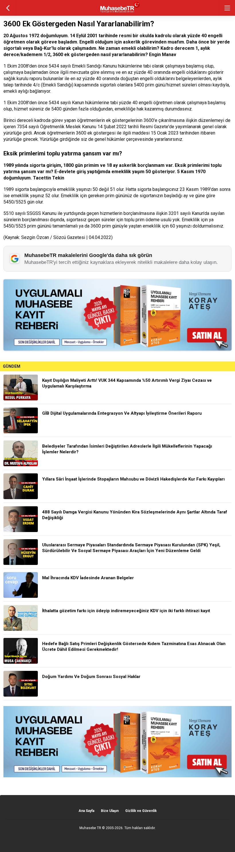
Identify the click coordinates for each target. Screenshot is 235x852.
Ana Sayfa (86, 811)
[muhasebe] (117, 13)
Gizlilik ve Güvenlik (141, 811)
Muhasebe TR (90, 828)
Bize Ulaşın (110, 811)
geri (8, 8)
